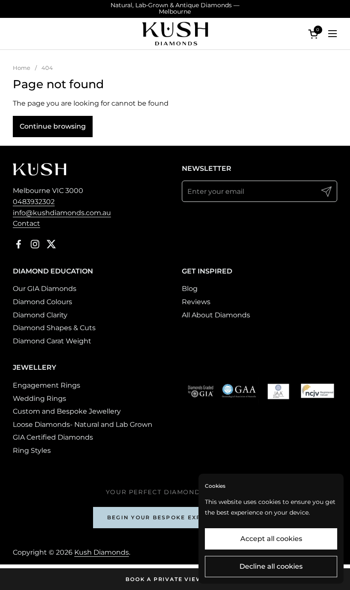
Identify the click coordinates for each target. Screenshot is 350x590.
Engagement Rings (46, 385)
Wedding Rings (39, 398)
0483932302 (34, 202)
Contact (26, 223)
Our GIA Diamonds (44, 289)
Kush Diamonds (101, 552)
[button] (314, 34)
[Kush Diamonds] (175, 34)
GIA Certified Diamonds (53, 437)
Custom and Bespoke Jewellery (67, 411)
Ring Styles (32, 450)
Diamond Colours (42, 302)
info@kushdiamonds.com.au (62, 213)
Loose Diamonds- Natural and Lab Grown (82, 424)
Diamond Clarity (40, 315)
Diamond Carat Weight (52, 341)
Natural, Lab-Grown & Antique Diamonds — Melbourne (175, 8)
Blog (190, 289)
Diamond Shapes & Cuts (54, 328)
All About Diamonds (216, 315)
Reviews (196, 302)
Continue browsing (53, 126)
